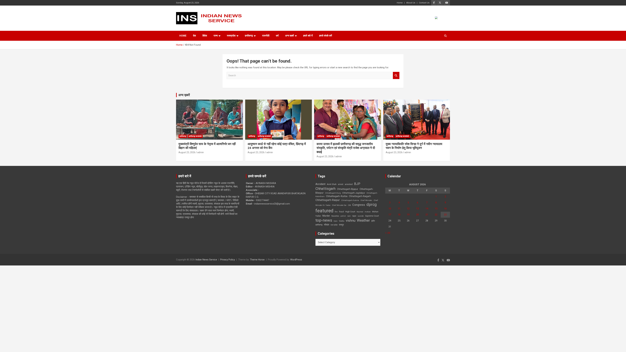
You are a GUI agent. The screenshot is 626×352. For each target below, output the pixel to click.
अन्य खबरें (289, 35)
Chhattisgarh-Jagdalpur (353, 192)
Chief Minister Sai (339, 205)
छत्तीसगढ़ (318, 225)
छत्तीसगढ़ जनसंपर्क (195, 136)
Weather (363, 220)
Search (396, 75)
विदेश (204, 35)
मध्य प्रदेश (334, 225)
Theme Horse (257, 259)
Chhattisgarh (325, 189)
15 (436, 208)
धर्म (277, 35)
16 (445, 208)
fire (336, 212)
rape (354, 216)
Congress (358, 204)
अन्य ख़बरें (184, 95)
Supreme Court (372, 216)
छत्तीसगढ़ (249, 35)
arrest (340, 184)
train (335, 221)
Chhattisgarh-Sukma (350, 200)
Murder (326, 215)
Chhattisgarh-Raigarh (360, 196)
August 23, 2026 (187, 152)
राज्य (216, 35)
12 (408, 208)
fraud (341, 212)
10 (389, 208)
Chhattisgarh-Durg (333, 193)
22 (436, 214)
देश (194, 35)
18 (399, 214)
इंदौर (373, 221)
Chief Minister (366, 200)
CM (349, 205)
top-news (323, 220)
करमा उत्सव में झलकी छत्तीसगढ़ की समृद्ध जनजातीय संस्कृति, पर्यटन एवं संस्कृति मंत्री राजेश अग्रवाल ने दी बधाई (346, 148)
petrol (343, 216)
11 (399, 208)
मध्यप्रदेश (231, 35)
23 (445, 214)
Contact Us (424, 2)
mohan (368, 212)
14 (426, 208)
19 (408, 214)
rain (349, 216)
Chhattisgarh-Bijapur (347, 189)
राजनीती (265, 35)
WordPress (296, 259)
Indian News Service (206, 259)
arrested (349, 184)
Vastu (341, 221)
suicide (361, 216)
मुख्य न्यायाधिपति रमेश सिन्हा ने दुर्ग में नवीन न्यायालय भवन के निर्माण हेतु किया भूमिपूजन (414, 146)
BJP (357, 184)
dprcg (371, 204)
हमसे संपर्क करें (325, 35)
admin (200, 152)
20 (417, 214)
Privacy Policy (227, 259)
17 (389, 214)
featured (324, 210)
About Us (410, 2)
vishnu (350, 220)
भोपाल (326, 224)
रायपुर (341, 224)
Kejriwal (360, 212)
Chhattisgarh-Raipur (327, 200)
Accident (320, 184)
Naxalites (335, 216)
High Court (350, 211)
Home (399, 2)
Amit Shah (331, 184)
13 (417, 208)
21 (426, 214)
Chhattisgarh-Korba (336, 196)
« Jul (387, 232)
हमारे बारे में (308, 35)
